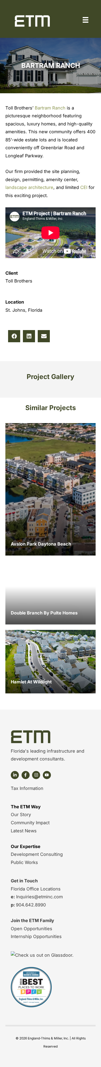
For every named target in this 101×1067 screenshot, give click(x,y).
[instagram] (36, 775)
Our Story (21, 814)
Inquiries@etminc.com (39, 896)
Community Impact (30, 822)
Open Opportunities (31, 928)
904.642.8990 (31, 905)
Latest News (24, 830)
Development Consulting (37, 854)
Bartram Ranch (51, 108)
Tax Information (27, 788)
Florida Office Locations (36, 889)
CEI (84, 187)
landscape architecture (29, 187)
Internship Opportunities (36, 936)
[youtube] (47, 775)
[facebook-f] (26, 775)
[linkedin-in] (15, 775)
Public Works (24, 862)
